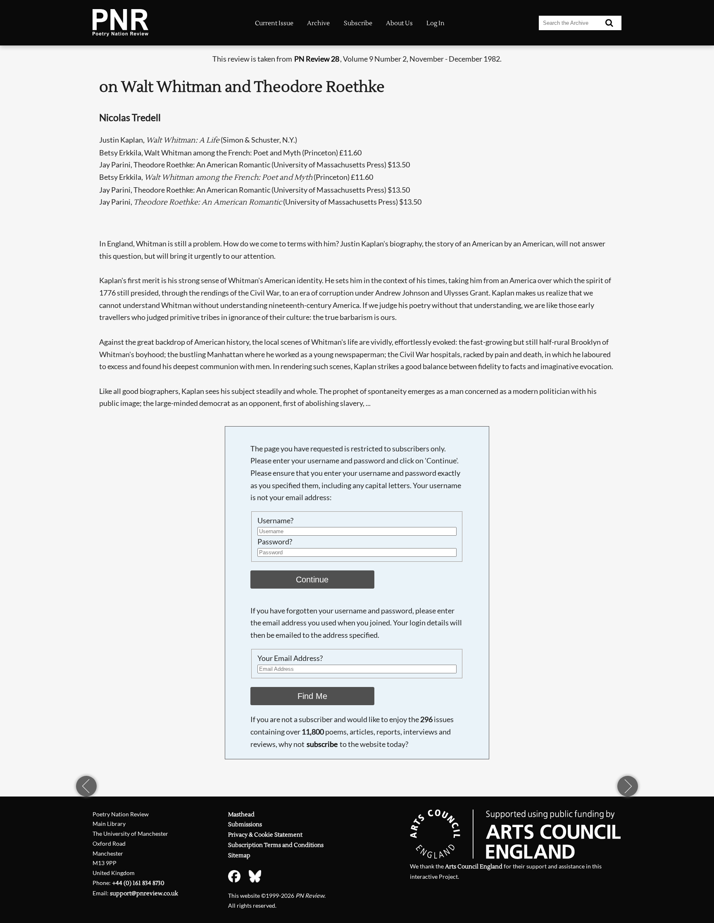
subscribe (322, 744)
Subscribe (358, 23)
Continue (312, 579)
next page (627, 786)
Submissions (245, 824)
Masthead (241, 814)
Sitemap (239, 855)
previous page (86, 786)
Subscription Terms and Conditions (276, 845)
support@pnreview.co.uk (144, 893)
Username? (275, 520)
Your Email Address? (290, 658)
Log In (435, 23)
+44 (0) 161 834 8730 (138, 883)
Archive (318, 23)
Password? (274, 541)
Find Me (312, 696)
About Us (399, 23)
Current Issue (274, 23)
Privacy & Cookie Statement (265, 835)
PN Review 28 (316, 58)
